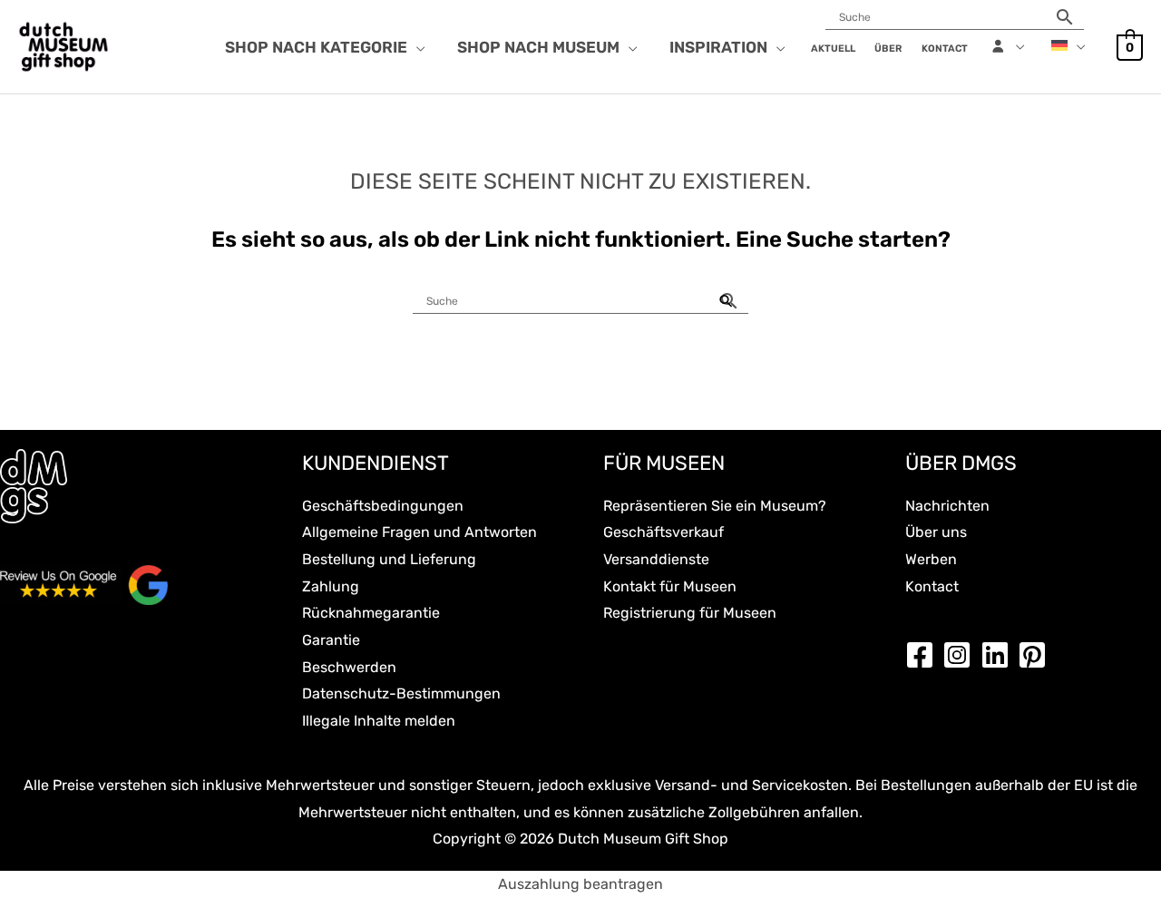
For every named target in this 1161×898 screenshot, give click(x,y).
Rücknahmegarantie (371, 612)
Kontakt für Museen (670, 586)
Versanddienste (656, 559)
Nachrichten (947, 505)
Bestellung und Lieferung (389, 559)
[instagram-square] (961, 654)
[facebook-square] (924, 654)
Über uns (936, 532)
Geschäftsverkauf (663, 532)
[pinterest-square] (1037, 654)
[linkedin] (1000, 654)
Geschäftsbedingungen (382, 505)
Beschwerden (349, 667)
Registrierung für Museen (689, 612)
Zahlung (330, 586)
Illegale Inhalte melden (378, 720)
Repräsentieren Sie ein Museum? (714, 505)
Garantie (331, 640)
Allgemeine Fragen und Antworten (419, 532)
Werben (931, 559)
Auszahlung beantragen (580, 884)
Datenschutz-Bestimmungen (401, 693)
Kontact (932, 586)
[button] (416, 47)
